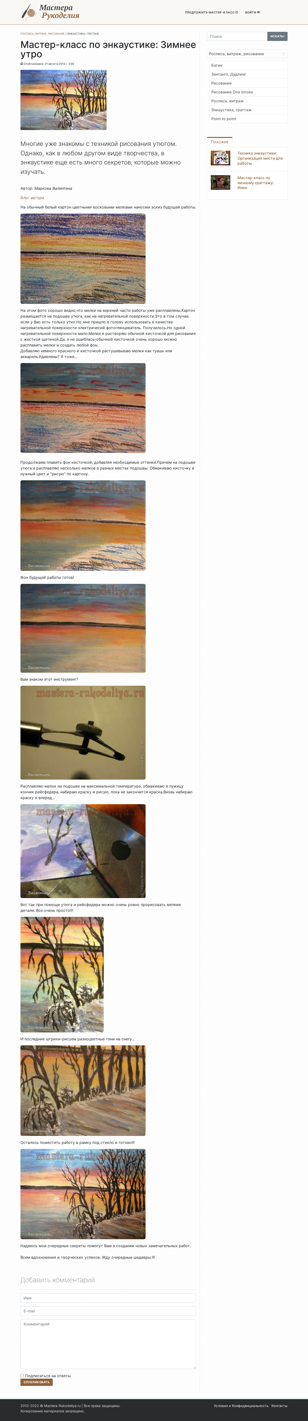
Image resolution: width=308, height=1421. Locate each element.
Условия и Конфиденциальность (241, 1406)
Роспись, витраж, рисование (236, 53)
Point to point (223, 118)
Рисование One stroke (232, 92)
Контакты (279, 1406)
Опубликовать (37, 1382)
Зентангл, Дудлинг (228, 74)
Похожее (219, 141)
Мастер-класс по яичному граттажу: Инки (255, 182)
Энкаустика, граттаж (231, 109)
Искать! (277, 36)
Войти (251, 12)
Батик (217, 65)
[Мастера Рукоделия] (50, 12)
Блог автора (32, 197)
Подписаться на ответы (48, 1375)
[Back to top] (299, 1412)
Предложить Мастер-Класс (210, 12)
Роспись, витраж (227, 100)
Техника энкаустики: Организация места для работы (260, 158)
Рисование (221, 83)
